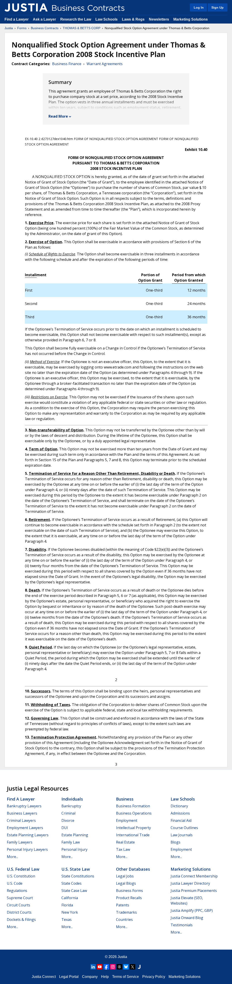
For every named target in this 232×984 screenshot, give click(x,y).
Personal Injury (74, 849)
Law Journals (182, 834)
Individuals (72, 799)
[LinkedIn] (93, 967)
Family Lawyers (19, 842)
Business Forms (129, 890)
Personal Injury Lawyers (27, 849)
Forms (22, 28)
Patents (122, 905)
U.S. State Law (75, 869)
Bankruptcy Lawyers (24, 805)
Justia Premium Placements (194, 890)
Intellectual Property (133, 827)
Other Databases (133, 869)
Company (90, 977)
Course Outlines (184, 827)
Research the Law (75, 19)
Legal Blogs (126, 883)
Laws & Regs (133, 19)
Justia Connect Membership (194, 876)
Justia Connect (44, 977)
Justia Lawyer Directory (190, 883)
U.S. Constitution (21, 876)
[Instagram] (113, 967)
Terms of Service (125, 977)
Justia (9, 28)
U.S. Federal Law (23, 869)
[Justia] (26, 7)
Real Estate (125, 842)
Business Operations (134, 813)
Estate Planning (74, 834)
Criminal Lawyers (21, 820)
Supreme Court (20, 897)
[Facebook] (106, 967)
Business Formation (133, 805)
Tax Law (123, 849)
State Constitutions (77, 876)
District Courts (19, 912)
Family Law (70, 842)
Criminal (68, 813)
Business (124, 799)
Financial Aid (181, 820)
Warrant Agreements (105, 63)
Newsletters (159, 19)
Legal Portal (69, 977)
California (69, 897)
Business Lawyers (22, 813)
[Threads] (119, 967)
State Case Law (74, 890)
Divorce (67, 820)
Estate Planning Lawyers (27, 834)
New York (69, 912)
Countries (124, 919)
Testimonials (182, 924)
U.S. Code (14, 883)
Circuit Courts (18, 905)
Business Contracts (44, 28)
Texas (66, 919)
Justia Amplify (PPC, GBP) (192, 910)
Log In (199, 7)
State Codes (71, 883)
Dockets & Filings (21, 919)
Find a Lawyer (17, 19)
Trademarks (126, 912)
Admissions (180, 813)
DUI (64, 827)
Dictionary (179, 805)
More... (12, 856)
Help (105, 977)
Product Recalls (129, 897)
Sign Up (217, 7)
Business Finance (66, 63)
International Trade (133, 834)
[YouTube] (99, 967)
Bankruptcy (71, 805)
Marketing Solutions (190, 19)
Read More (58, 116)
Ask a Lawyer (45, 19)
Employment (126, 820)
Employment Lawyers (25, 827)
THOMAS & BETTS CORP (81, 28)
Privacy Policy (153, 977)
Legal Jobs (125, 876)
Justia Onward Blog (187, 917)
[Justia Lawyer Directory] (139, 967)
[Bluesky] (126, 967)
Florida (67, 905)
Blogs (175, 842)
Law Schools (106, 19)
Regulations (17, 890)
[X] (132, 967)
